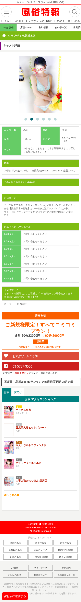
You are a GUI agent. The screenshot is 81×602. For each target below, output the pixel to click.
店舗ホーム (26, 27)
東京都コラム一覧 (66, 575)
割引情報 (43, 27)
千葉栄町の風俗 (40, 557)
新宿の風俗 (40, 543)
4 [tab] (43, 119)
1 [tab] (26, 119)
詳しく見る (10, 495)
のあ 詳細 (8, 27)
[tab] (6, 392)
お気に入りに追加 (25, 356)
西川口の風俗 (65, 557)
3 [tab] (38, 119)
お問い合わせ (14, 575)
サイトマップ (40, 568)
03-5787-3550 (22, 366)
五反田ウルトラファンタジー (32, 445)
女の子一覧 (60, 27)
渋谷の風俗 (65, 543)
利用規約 (66, 568)
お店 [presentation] (6, 392)
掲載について (40, 575)
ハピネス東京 (23, 409)
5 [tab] (49, 119)
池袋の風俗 (15, 543)
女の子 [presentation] (18, 392)
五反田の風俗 (15, 550)
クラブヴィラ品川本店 (21, 35)
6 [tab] (55, 119)
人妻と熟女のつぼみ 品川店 (31, 480)
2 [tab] (32, 119)
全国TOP (14, 568)
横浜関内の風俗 (65, 550)
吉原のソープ (40, 550)
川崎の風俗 (15, 557)
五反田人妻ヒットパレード (31, 427)
